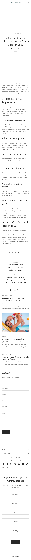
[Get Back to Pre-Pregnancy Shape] (15, 322)
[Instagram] (11, 464)
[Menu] (2, 2)
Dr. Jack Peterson (10, 48)
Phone (4, 394)
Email (4, 400)
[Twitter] (7, 464)
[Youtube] (23, 464)
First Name (5, 382)
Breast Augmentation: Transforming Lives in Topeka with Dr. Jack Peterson (15, 299)
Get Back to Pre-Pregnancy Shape (13, 339)
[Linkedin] (19, 464)
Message (5, 413)
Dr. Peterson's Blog (19, 334)
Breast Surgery (15, 33)
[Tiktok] (27, 464)
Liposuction (5, 336)
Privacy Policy (15, 556)
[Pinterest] (15, 464)
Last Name (5, 388)
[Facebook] (3, 464)
